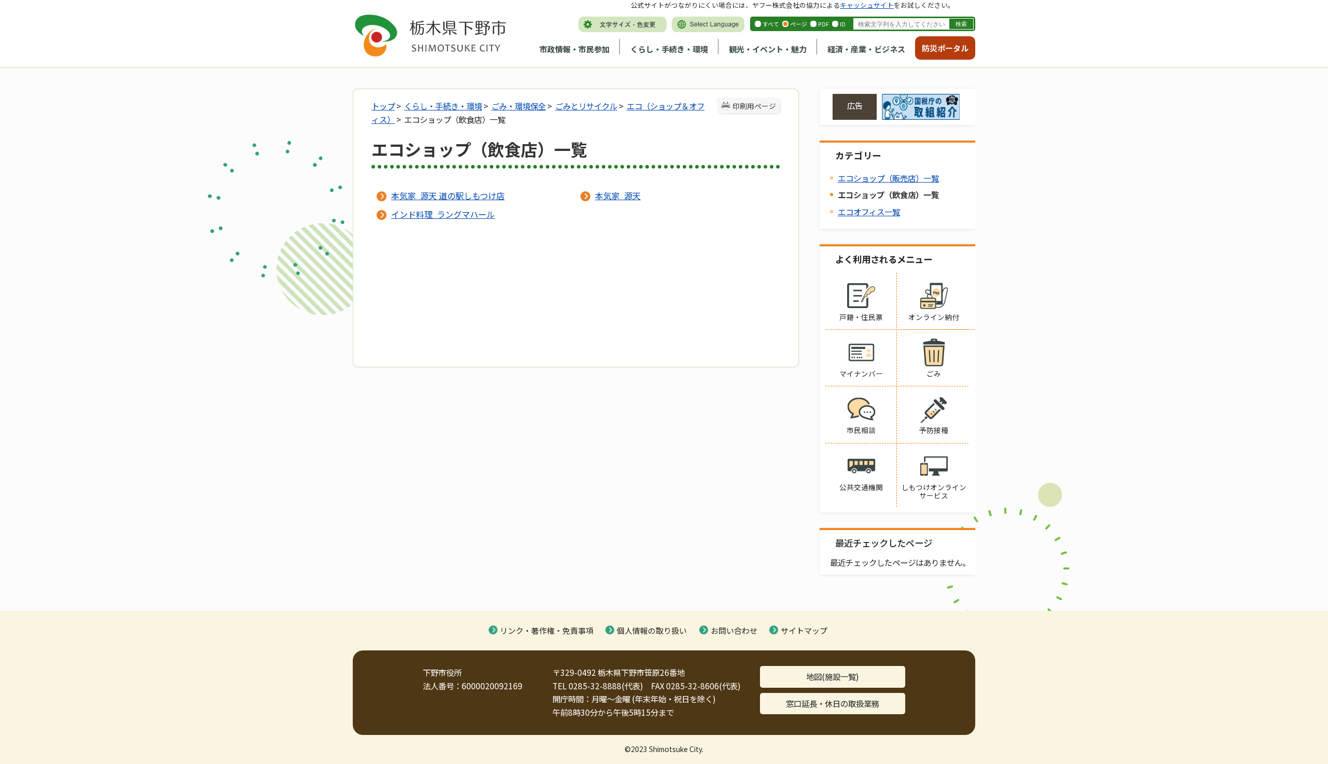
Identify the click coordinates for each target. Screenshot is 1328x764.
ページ (798, 24)
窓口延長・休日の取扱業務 (832, 703)
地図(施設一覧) (832, 676)
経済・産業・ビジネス (866, 49)
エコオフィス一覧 (869, 211)
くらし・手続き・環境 (669, 49)
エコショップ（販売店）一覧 (888, 178)
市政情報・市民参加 (575, 49)
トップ (383, 106)
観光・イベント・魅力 (768, 49)
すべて (771, 24)
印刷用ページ (754, 106)
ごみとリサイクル (586, 106)
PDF (823, 24)
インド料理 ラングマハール (443, 214)
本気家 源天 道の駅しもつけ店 (448, 195)
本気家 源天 (618, 195)
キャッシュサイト (867, 5)
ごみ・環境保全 (518, 106)
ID (843, 24)
